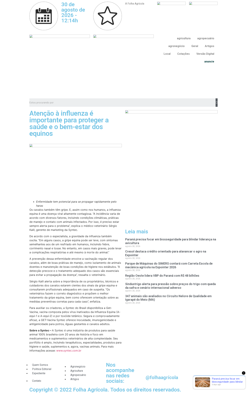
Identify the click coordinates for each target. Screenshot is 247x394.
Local (167, 53)
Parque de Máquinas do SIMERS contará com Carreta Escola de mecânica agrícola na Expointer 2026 (169, 265)
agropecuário (205, 38)
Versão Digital (205, 53)
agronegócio (176, 46)
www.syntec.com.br (68, 350)
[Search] (217, 102)
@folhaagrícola (162, 377)
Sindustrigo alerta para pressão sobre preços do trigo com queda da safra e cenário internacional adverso (170, 285)
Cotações (183, 53)
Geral (194, 46)
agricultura (184, 38)
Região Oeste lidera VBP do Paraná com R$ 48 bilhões (162, 275)
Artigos (209, 46)
